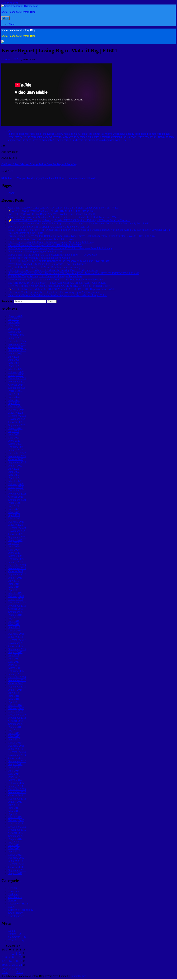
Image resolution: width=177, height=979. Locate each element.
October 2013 (15, 795)
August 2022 (15, 465)
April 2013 (14, 814)
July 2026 (13, 319)
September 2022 (17, 462)
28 (10, 968)
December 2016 (17, 677)
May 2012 (14, 848)
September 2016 (17, 686)
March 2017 (15, 667)
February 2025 (16, 372)
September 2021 (17, 499)
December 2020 (17, 527)
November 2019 (17, 568)
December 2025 (17, 341)
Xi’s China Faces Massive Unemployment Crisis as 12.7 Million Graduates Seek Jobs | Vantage (60, 248)
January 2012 (15, 860)
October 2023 (15, 422)
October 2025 (15, 347)
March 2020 (15, 555)
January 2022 (15, 487)
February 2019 (16, 596)
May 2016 (14, 699)
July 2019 (13, 580)
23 (17, 964)
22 (13, 964)
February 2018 (16, 633)
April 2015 (14, 739)
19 (3, 964)
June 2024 (14, 397)
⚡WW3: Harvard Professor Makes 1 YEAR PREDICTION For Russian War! (51, 210)
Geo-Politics (15, 897)
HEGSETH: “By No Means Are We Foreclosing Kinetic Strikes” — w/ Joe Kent (52, 254)
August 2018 (15, 614)
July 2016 (13, 692)
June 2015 (14, 733)
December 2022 (17, 453)
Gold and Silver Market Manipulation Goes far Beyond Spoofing (39, 164)
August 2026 (15, 316)
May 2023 (14, 437)
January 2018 (15, 636)
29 (13, 968)
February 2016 (16, 708)
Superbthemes (78, 976)
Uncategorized (16, 916)
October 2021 (15, 496)
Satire (11, 906)
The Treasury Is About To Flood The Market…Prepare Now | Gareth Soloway (51, 242)
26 (3, 968)
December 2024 (17, 378)
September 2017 (17, 649)
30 (17, 968)
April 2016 (14, 702)
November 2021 (17, 493)
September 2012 (17, 835)
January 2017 (15, 674)
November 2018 (17, 605)
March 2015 (15, 742)
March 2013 (15, 817)
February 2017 (16, 670)
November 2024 (17, 381)
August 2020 (15, 540)
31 (20, 968)
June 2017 (14, 658)
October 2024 (15, 384)
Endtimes (13, 894)
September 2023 (17, 425)
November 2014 (17, 755)
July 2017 (13, 655)
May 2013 (14, 811)
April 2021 (14, 515)
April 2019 (14, 590)
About (11, 24)
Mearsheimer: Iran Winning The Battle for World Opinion (39, 257)
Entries (15, 933)
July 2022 (13, 468)
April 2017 (14, 664)
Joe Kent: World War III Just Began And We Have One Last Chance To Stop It (51, 214)
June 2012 (14, 845)
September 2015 (17, 723)
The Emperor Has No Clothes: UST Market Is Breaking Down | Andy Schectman (53, 270)
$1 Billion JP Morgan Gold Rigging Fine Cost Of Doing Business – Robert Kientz (48, 178)
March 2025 (15, 369)
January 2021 (15, 524)
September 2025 (17, 350)
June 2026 (14, 322)
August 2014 (15, 764)
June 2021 (14, 509)
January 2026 (15, 337)
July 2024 (13, 393)
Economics (14, 891)
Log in (12, 930)
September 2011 (17, 870)
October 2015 (15, 720)
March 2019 (15, 593)
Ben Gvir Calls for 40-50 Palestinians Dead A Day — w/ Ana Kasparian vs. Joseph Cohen (57, 295)
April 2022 (14, 478)
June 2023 (14, 434)
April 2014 (14, 776)
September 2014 (17, 761)
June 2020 (14, 546)
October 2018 (15, 608)
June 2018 (14, 621)
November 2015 (17, 717)
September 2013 (17, 798)
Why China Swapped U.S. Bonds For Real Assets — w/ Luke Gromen (47, 263)
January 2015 (15, 748)
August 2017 (15, 652)
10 (20, 957)
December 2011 (17, 863)
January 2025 (15, 375)
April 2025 (14, 365)
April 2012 (14, 851)
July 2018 (13, 618)
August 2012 (15, 839)
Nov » (19, 972)
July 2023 (13, 431)
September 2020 (17, 537)
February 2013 (16, 820)
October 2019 (15, 571)
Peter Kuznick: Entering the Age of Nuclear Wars (35, 251)
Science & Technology (20, 909)
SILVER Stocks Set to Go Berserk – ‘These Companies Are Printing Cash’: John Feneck (57, 282)
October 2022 (15, 459)
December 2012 (17, 826)
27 (6, 968)
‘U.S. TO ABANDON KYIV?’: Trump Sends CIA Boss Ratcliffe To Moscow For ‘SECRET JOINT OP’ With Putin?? (73, 273)
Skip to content (9, 2)
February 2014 (16, 783)
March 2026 (15, 331)
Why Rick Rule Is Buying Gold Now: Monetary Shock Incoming (44, 267)
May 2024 (14, 400)
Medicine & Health (18, 903)
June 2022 (14, 471)
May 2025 (14, 362)
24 (20, 964)
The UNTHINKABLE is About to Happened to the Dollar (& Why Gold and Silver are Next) (59, 260)
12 (3, 960)
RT (10, 130)
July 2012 (13, 842)
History (12, 900)
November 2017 (17, 642)
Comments (17, 936)
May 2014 (14, 773)
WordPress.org (16, 940)
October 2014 (15, 758)
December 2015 (17, 714)
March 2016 (15, 705)
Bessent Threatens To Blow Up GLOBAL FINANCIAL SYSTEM (45, 245)
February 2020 (16, 558)
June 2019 (14, 583)
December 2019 (17, 565)
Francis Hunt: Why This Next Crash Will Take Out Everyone (41, 239)
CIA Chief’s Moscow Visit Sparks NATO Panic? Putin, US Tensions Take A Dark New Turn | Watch (63, 207)
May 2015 (14, 736)
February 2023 (16, 446)
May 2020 (14, 549)
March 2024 (15, 406)
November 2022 (17, 456)
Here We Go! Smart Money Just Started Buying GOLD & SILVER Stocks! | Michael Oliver (58, 285)
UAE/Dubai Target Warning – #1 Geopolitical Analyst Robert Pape (45, 276)
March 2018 (15, 630)
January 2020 (15, 562)
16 (17, 960)
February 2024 (16, 409)
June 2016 (14, 695)
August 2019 (15, 577)
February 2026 (16, 334)
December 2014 (17, 751)
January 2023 (15, 450)
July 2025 (13, 356)
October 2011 (15, 867)
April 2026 (14, 328)
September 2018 (17, 611)
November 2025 (17, 344)
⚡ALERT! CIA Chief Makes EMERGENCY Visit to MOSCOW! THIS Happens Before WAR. (61, 289)
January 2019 (15, 599)
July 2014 (13, 767)
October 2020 (15, 534)
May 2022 (14, 474)
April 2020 (14, 552)
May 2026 (14, 325)
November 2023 (17, 418)
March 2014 (15, 779)
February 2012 (16, 857)
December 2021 (17, 490)
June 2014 (14, 770)
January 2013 (15, 823)
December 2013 (17, 789)
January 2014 (15, 786)
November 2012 (17, 829)
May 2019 (14, 586)
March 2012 (15, 854)
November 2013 (17, 792)
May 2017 (14, 661)
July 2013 (13, 804)
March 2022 (15, 481)
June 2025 (14, 359)
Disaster (12, 887)
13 (6, 960)
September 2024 (17, 387)
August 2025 (15, 353)
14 (10, 960)
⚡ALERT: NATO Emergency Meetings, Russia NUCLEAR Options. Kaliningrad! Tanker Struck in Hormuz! (69, 220)
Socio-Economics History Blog (18, 11)
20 (6, 964)
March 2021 (15, 518)
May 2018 (14, 624)
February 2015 (16, 745)
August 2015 (15, 727)
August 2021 (15, 502)
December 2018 (17, 602)
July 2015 (13, 730)
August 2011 (15, 873)
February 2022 (16, 484)
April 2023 (14, 440)
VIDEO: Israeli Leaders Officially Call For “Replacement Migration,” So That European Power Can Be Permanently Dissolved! (78, 223)
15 (13, 960)
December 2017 (17, 639)
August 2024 (15, 390)
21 (10, 964)
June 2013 (14, 807)
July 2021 (13, 506)
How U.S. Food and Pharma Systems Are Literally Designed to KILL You (49, 226)
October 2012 (15, 832)
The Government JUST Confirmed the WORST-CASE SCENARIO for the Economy (55, 279)
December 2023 (17, 415)
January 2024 (15, 412)
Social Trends (15, 912)
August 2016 (15, 689)
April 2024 (14, 403)
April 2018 (14, 627)
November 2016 (17, 680)
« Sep (5, 972)
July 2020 (13, 543)
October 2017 (15, 646)
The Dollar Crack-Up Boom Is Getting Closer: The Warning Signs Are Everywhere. (54, 292)
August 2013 (15, 801)
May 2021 (14, 512)
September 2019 (17, 574)
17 (20, 960)
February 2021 (16, 521)
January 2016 (15, 711)
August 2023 (15, 428)
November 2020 (17, 530)
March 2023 (15, 443)
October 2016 (15, 683)
